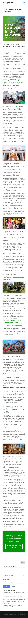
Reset (13, 586)
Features (5, 14)
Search (22, 562)
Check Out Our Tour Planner (14, 546)
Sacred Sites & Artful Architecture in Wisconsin (14, 599)
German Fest (14, 106)
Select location (6, 573)
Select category (6, 579)
